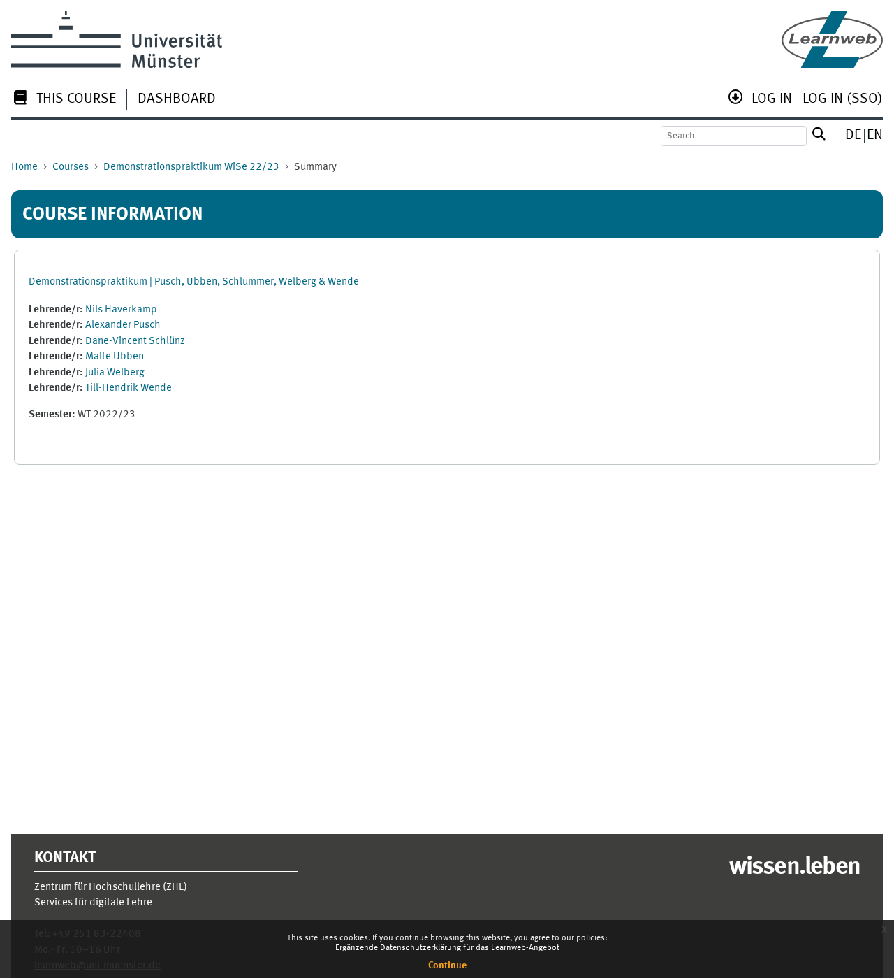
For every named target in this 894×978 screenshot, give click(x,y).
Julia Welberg (115, 373)
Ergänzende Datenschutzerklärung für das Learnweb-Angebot (447, 948)
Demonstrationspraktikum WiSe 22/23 (191, 167)
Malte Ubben (114, 357)
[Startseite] (832, 39)
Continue (447, 965)
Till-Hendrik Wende (128, 388)
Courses (70, 167)
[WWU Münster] (116, 39)
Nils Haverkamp (121, 310)
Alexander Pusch (123, 325)
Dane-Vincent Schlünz (135, 341)
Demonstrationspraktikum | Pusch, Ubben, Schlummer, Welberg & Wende (194, 282)
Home (24, 167)
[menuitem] (63, 100)
